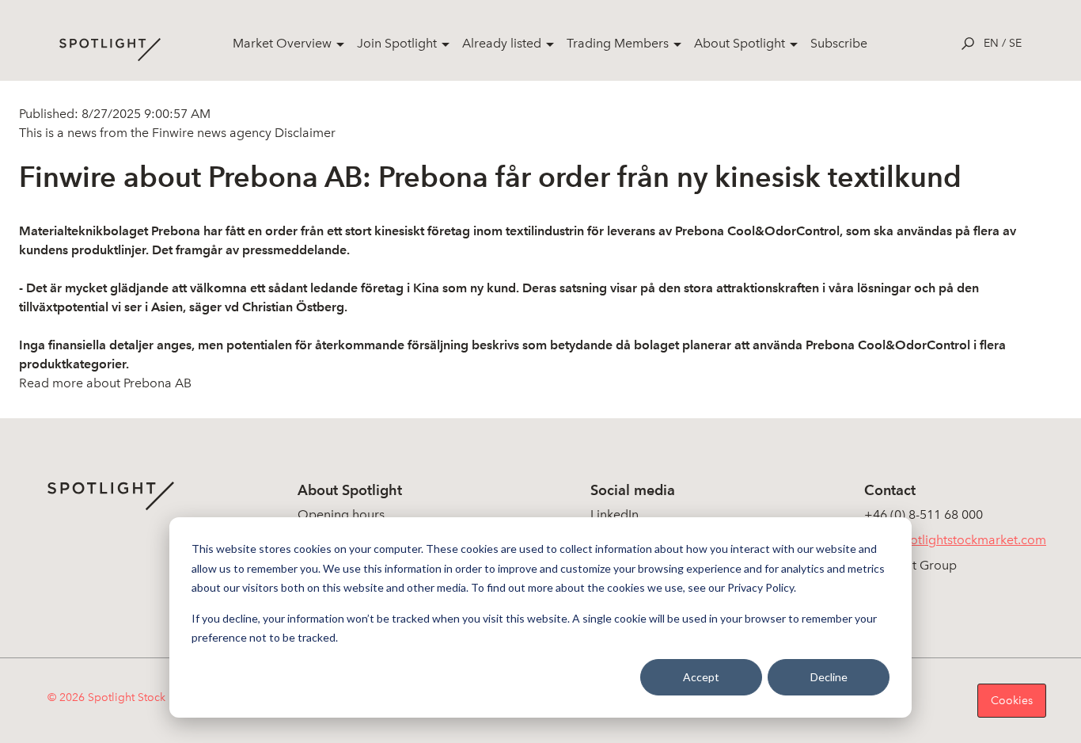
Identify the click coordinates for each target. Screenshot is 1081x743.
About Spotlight (739, 43)
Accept (701, 677)
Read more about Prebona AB (105, 383)
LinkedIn (614, 514)
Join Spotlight (397, 43)
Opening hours (341, 514)
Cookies (1012, 700)
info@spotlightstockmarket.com (955, 539)
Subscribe (838, 43)
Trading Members (618, 43)
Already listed (501, 43)
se (1015, 43)
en (991, 43)
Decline (829, 677)
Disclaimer (303, 132)
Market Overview (282, 43)
